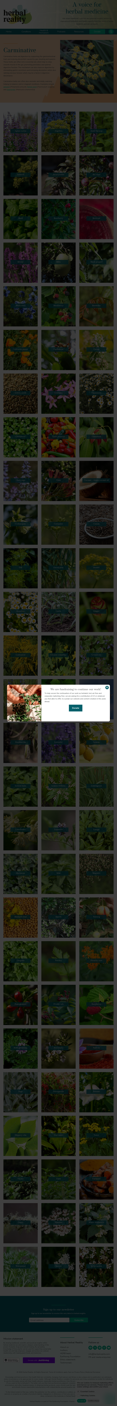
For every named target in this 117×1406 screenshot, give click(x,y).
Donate (75, 708)
